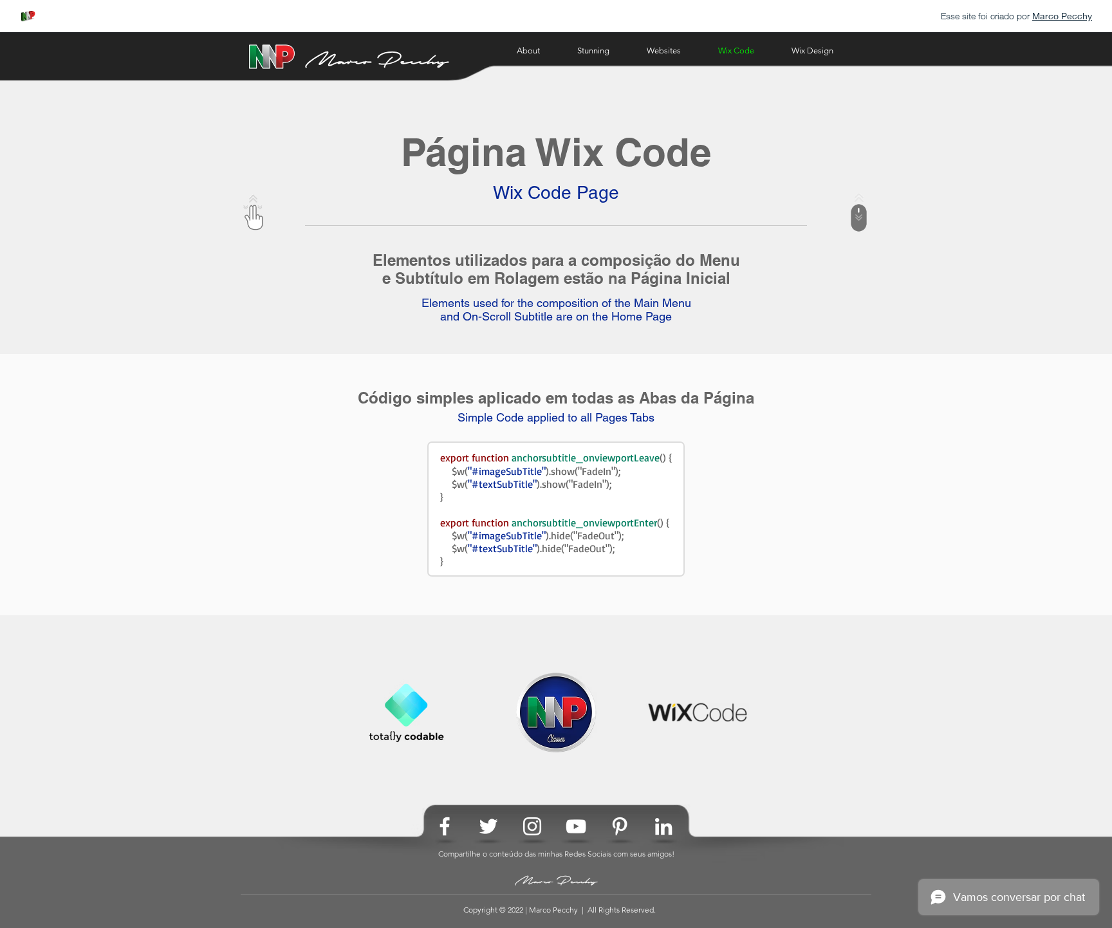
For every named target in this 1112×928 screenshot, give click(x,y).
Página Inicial (680, 278)
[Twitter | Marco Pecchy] (488, 826)
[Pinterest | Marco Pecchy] (619, 826)
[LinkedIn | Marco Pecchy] (663, 826)
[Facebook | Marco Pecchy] (444, 826)
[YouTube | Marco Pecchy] (576, 826)
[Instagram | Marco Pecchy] (532, 826)
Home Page (641, 316)
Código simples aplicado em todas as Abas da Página (556, 398)
